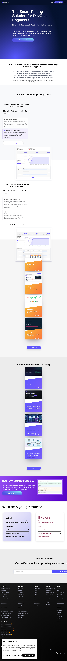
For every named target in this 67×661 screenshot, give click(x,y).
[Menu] (64, 2)
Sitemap (36, 605)
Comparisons (37, 602)
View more (32, 347)
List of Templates (60, 592)
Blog (35, 598)
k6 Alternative (48, 590)
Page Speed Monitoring (5, 588)
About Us (59, 607)
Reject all (7, 655)
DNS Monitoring (4, 607)
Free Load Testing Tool (5, 626)
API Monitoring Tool (5, 598)
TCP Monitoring (4, 609)
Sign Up (36, 592)
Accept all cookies (28, 655)
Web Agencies (20, 592)
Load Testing (3, 590)
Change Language (61, 653)
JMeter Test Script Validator (6, 628)
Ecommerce (20, 598)
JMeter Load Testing (5, 592)
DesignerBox (59, 620)
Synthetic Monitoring (5, 615)
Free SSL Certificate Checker (6, 630)
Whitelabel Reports (60, 602)
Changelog (59, 596)
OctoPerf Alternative (50, 592)
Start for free (58, 2)
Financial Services (21, 615)
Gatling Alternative (49, 594)
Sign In (52, 2)
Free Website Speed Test (6, 623)
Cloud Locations (60, 605)
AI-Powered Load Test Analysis (7, 611)
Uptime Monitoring (4, 600)
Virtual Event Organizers (22, 611)
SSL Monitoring (4, 602)
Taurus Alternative (49, 598)
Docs (35, 596)
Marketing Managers (22, 605)
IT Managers (20, 600)
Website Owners (21, 602)
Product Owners (21, 594)
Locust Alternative (49, 596)
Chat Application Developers (23, 613)
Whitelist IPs (59, 600)
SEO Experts (20, 588)
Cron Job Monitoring (5, 605)
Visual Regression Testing (6, 617)
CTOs (19, 607)
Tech (35, 600)
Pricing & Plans (37, 588)
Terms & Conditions (39, 649)
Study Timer (59, 618)
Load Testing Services (5, 596)
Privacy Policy (47, 649)
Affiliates (36, 594)
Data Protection (54, 649)
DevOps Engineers (21, 596)
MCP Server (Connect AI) (6, 613)
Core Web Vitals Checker (6, 634)
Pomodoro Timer (60, 616)
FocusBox (59, 614)
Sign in (35, 590)
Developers (20, 590)
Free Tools (59, 588)
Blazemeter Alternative (50, 588)
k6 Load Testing (4, 594)
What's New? (59, 594)
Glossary (58, 590)
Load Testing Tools (60, 598)
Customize (17, 655)
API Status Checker (5, 632)
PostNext (59, 612)
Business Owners (21, 609)
